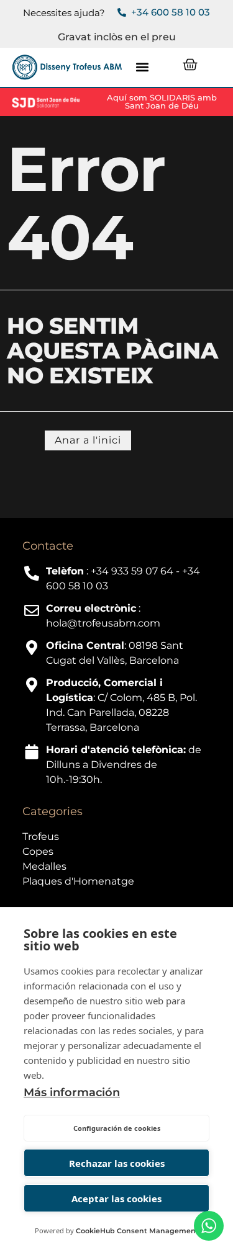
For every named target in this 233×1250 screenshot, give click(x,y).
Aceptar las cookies (116, 1198)
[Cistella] (190, 64)
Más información (72, 1092)
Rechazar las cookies (117, 1163)
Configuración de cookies (116, 1128)
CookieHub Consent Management (137, 1230)
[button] (142, 67)
